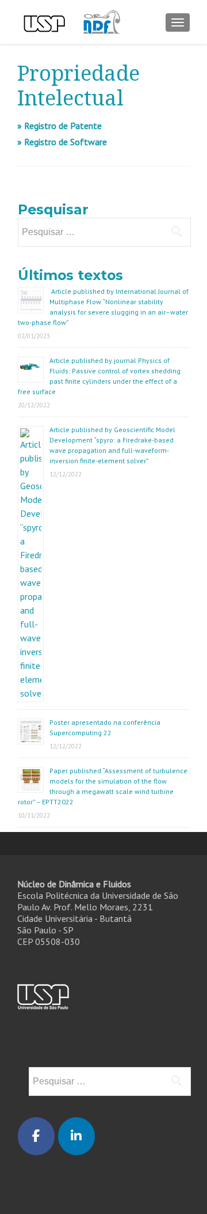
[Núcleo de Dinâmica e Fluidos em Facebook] (36, 1136)
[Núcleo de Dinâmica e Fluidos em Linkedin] (76, 1136)
